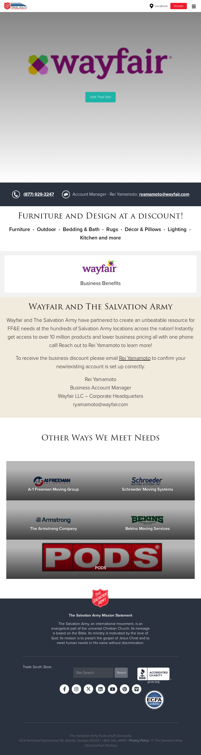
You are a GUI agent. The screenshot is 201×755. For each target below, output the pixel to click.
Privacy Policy (139, 741)
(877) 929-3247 (39, 194)
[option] (100, 97)
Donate (178, 6)
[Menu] (192, 6)
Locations (161, 6)
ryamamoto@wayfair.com (164, 194)
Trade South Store (37, 667)
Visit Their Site (100, 97)
